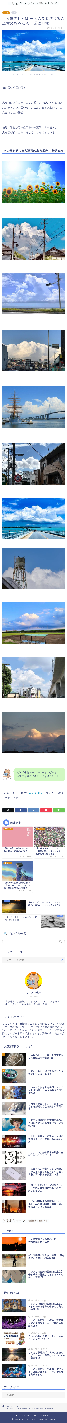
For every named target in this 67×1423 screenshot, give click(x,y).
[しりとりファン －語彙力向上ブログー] (33, 3)
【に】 (6, 13)
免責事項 (44, 1415)
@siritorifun (36, 793)
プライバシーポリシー (27, 1415)
